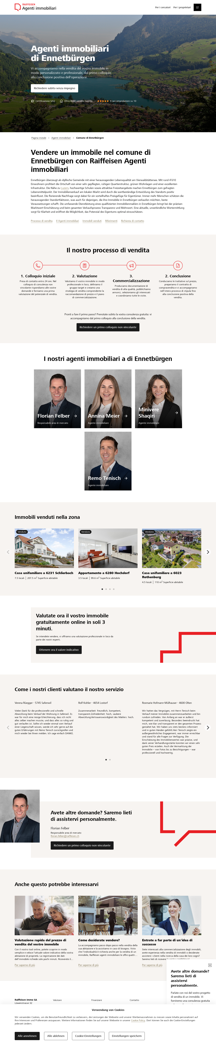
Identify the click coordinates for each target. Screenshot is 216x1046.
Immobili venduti (92, 220)
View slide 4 (113, 589)
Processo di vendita (41, 220)
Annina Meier (104, 416)
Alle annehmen (27, 1035)
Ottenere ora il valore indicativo (59, 649)
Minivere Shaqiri (149, 413)
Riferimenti (111, 220)
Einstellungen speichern (127, 1035)
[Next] (207, 552)
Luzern (64, 187)
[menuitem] (163, 7)
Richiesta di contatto (132, 220)
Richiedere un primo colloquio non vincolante (108, 327)
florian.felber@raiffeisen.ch (65, 836)
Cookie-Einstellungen (88, 1035)
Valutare (57, 1000)
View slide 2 (106, 589)
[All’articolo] (44, 915)
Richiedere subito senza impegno (54, 88)
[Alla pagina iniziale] (35, 7)
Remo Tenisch (104, 478)
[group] (43, 101)
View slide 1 (102, 589)
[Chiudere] (210, 965)
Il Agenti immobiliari (67, 220)
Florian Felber (53, 416)
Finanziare (96, 1000)
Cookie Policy (138, 1020)
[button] (197, 7)
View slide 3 (110, 589)
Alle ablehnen (56, 1035)
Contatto (134, 1000)
